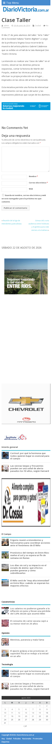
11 (12, 713)
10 (5, 713)
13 (26, 713)
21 (33, 716)
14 (33, 713)
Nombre (33, 176)
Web (31, 189)
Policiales (17, 738)
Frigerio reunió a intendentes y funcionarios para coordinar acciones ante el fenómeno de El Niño (30, 543)
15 (40, 713)
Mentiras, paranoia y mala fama (27, 639)
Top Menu (12, 2)
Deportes (5, 742)
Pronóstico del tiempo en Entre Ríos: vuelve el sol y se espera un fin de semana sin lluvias (29, 555)
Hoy (3, 738)
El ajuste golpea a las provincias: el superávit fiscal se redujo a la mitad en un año (29, 653)
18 (12, 716)
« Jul (25, 726)
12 (19, 713)
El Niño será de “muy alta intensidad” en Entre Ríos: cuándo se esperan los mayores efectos (30, 583)
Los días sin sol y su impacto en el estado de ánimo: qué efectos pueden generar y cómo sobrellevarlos (28, 569)
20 (26, 716)
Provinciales (38, 738)
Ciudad (38, 25)
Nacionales (26, 738)
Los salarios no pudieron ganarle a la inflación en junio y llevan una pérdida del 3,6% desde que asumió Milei (30, 611)
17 (5, 716)
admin (6, 25)
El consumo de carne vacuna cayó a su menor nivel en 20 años (29, 622)
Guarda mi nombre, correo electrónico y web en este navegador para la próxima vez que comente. (24, 198)
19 (19, 716)
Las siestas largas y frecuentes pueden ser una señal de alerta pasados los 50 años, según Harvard (29, 468)
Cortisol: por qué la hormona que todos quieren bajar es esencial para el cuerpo (29, 456)
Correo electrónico (38, 182)
